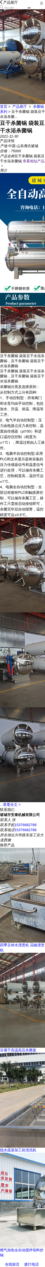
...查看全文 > (10, 805)
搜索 (29, 8)
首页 (3, 107)
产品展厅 (19, 107)
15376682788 (25, 825)
